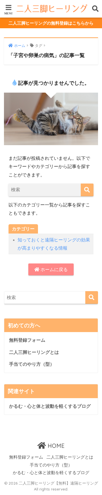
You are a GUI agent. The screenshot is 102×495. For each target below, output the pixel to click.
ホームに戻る (53, 269)
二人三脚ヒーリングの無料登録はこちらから (51, 23)
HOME (55, 445)
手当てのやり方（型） (31, 364)
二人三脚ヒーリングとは (34, 352)
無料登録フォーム (27, 340)
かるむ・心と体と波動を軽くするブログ (50, 406)
